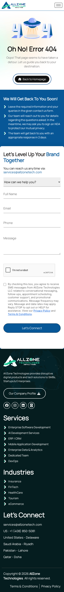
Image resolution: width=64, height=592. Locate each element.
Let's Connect (32, 328)
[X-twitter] (31, 405)
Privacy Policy (41, 310)
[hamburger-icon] (58, 5)
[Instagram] (15, 405)
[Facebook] (6, 405)
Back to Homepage (34, 79)
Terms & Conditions (20, 314)
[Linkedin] (23, 405)
